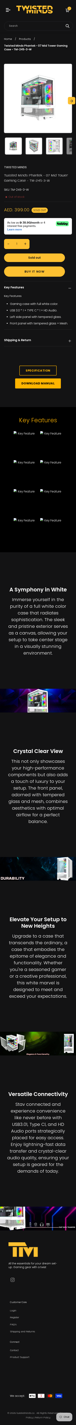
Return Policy (42, 1417)
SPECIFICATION (38, 370)
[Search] (67, 26)
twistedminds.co (26, 1413)
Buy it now (35, 271)
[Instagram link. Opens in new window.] (12, 1280)
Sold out (34, 258)
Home (8, 39)
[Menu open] (8, 10)
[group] (13, 146)
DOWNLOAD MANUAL (38, 383)
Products (25, 39)
